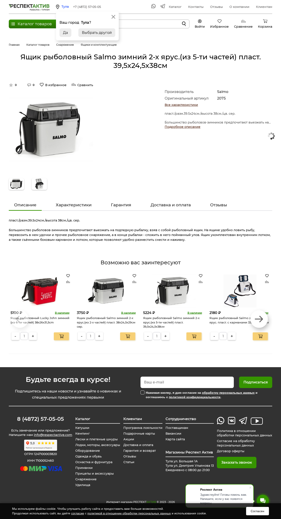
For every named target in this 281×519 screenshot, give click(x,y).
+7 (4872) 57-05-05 (87, 7)
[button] (259, 319)
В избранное (56, 85)
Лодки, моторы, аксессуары (97, 445)
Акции (128, 439)
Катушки (82, 428)
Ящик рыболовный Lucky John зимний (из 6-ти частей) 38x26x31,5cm (40, 320)
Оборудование (87, 451)
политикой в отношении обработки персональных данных (129, 513)
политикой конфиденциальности (194, 397)
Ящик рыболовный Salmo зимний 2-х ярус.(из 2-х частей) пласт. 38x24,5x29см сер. (106, 322)
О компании (239, 7)
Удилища (82, 485)
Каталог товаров (35, 24)
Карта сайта (175, 439)
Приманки (84, 468)
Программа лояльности (142, 428)
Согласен (257, 511)
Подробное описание (182, 127)
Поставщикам (177, 428)
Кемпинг (82, 434)
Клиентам (264, 7)
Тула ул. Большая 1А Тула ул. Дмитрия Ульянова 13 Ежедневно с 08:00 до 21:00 (190, 465)
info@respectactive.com (53, 435)
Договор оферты (230, 451)
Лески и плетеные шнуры (96, 439)
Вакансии (173, 434)
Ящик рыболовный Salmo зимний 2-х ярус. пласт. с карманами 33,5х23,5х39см (239, 320)
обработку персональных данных (228, 392)
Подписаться (255, 382)
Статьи (128, 462)
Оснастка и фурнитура (93, 462)
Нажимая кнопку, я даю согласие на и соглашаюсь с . (202, 394)
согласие (77, 513)
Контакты (196, 7)
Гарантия (121, 204)
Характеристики (74, 204)
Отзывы (216, 7)
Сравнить (85, 85)
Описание (25, 204)
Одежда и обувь (88, 456)
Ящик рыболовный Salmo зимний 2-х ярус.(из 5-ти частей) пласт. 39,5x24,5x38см (171, 322)
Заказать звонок (236, 462)
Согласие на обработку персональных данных (236, 443)
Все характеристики (181, 105)
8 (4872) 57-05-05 (40, 419)
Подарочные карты (139, 434)
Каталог (175, 7)
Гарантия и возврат (139, 451)
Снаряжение (86, 479)
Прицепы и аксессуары (94, 473)
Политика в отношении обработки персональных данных (244, 433)
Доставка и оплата (171, 204)
